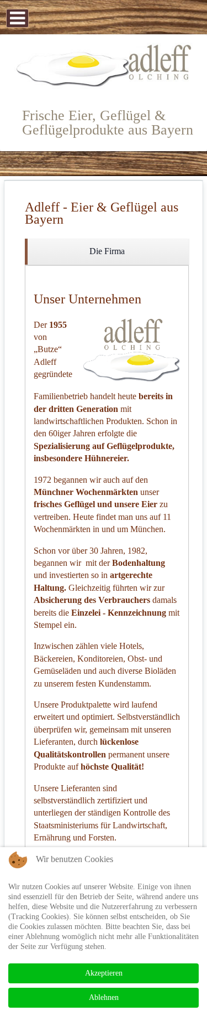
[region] (107, 252)
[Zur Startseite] (103, 66)
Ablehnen (104, 997)
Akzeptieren (104, 973)
